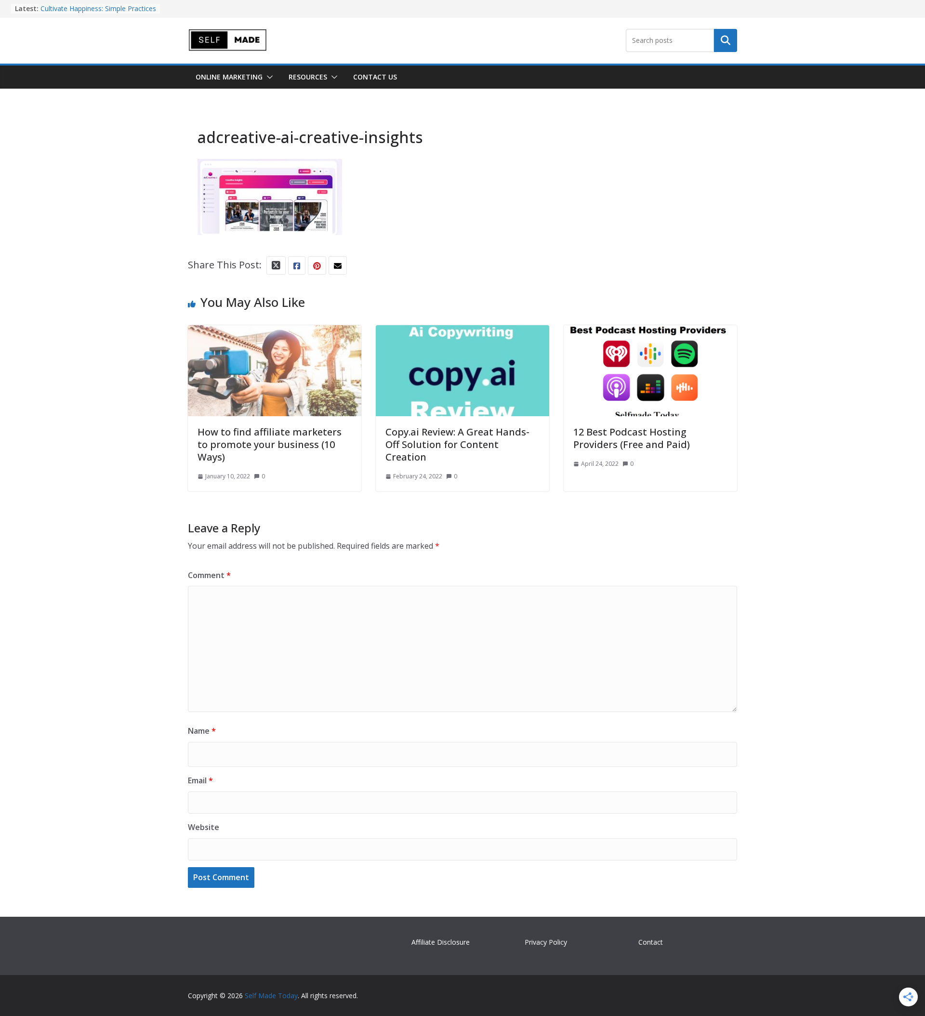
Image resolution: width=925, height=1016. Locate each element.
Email (200, 780)
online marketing (229, 76)
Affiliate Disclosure (440, 942)
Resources (308, 76)
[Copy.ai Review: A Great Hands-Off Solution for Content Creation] (462, 333)
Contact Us (375, 76)
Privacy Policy (546, 942)
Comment (209, 575)
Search (725, 40)
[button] (268, 77)
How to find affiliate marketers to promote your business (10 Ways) (270, 444)
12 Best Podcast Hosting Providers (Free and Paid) (631, 438)
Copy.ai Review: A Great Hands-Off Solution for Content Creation (457, 444)
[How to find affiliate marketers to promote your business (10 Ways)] (274, 333)
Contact (650, 942)
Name (202, 731)
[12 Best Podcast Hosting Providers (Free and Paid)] (650, 333)
